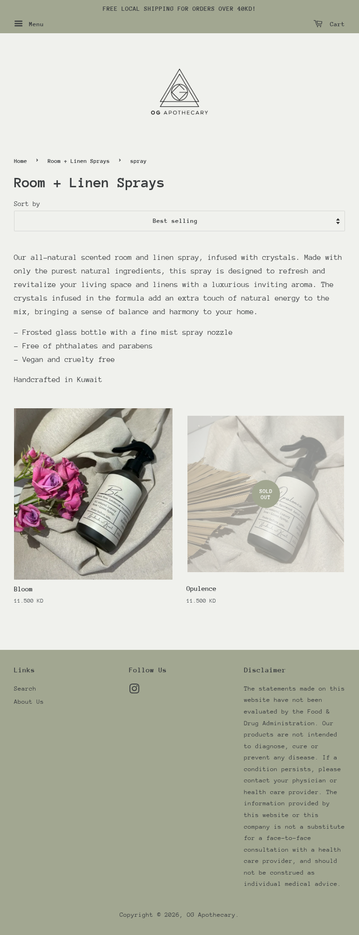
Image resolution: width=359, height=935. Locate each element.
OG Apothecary (211, 914)
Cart (335, 24)
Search (25, 688)
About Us (29, 701)
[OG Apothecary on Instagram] (134, 690)
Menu (34, 24)
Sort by (27, 203)
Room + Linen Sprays (79, 161)
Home (20, 161)
